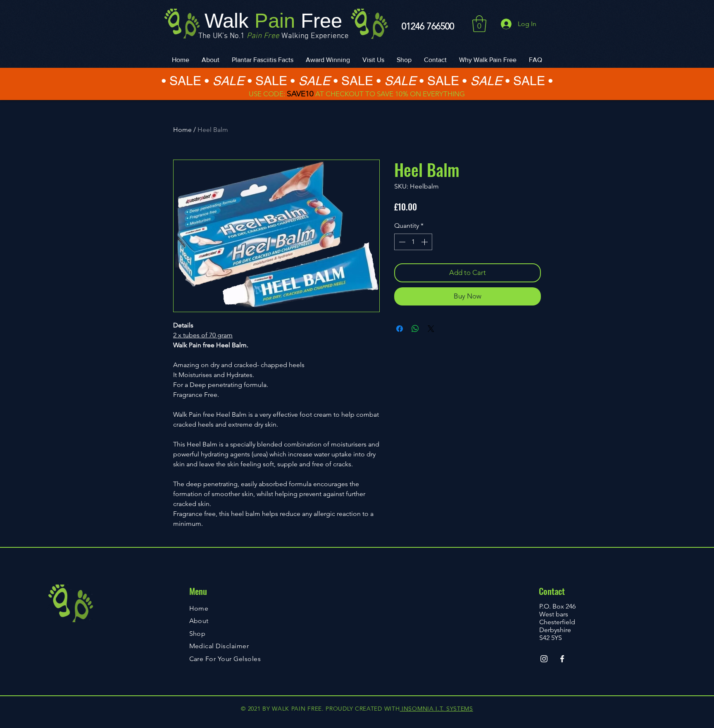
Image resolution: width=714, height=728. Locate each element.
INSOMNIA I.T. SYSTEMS (436, 708)
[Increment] (425, 242)
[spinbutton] (413, 242)
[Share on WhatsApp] (415, 329)
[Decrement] (401, 242)
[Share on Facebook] (400, 329)
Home (182, 130)
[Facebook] (562, 659)
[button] (479, 23)
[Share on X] (431, 329)
